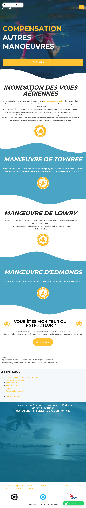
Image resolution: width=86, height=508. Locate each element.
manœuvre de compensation (53, 101)
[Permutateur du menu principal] (81, 7)
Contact (43, 486)
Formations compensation (15, 380)
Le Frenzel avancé (12, 394)
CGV (55, 486)
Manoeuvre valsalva (13, 383)
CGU (66, 486)
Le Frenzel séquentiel (13, 397)
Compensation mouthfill (15, 391)
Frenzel (8, 388)
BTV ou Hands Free (12, 385)
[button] (73, 503)
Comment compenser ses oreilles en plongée (22, 377)
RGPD (79, 486)
